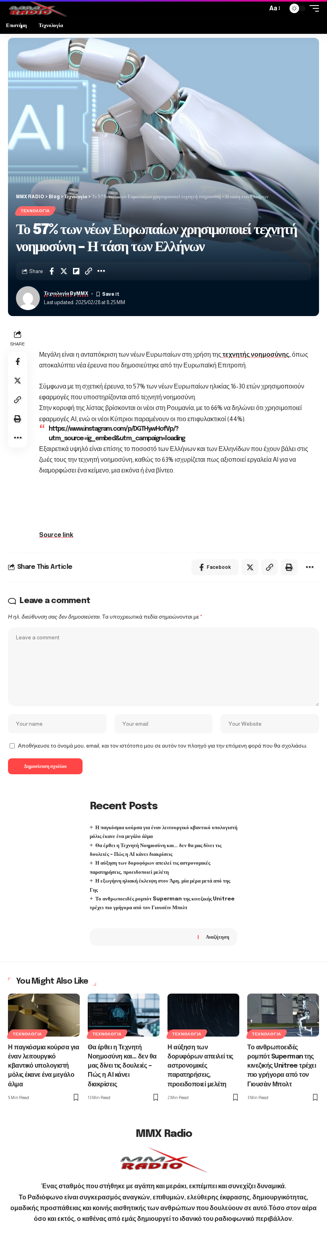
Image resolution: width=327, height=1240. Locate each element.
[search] (259, 8)
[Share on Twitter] (63, 271)
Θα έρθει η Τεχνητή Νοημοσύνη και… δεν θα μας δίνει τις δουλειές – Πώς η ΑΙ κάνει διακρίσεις (122, 1066)
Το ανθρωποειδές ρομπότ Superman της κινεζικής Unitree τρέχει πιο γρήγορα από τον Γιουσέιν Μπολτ (281, 1066)
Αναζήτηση (217, 937)
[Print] (17, 418)
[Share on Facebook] (51, 271)
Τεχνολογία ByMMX (66, 293)
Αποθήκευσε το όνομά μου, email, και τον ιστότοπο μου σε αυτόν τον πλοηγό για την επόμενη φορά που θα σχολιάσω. (162, 746)
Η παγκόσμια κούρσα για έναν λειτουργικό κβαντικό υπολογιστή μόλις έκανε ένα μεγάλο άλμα (43, 1066)
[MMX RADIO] (37, 8)
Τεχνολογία (35, 211)
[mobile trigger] (312, 8)
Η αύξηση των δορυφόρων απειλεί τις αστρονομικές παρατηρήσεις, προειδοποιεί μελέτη (200, 1066)
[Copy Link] (88, 271)
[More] (100, 271)
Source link (56, 534)
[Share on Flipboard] (76, 271)
